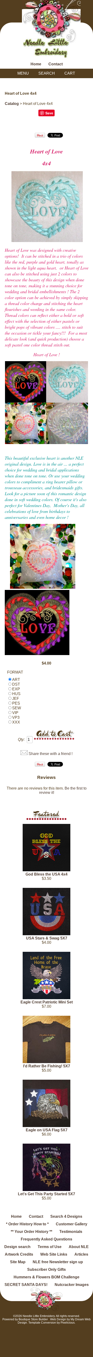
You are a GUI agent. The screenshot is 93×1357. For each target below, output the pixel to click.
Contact (55, 64)
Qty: (21, 739)
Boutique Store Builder (33, 1319)
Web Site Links (53, 1254)
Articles (81, 1254)
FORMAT (15, 672)
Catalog (12, 104)
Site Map (18, 1262)
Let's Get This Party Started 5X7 (46, 1194)
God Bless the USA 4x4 (46, 874)
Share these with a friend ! (50, 754)
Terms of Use (50, 1247)
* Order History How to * (27, 1224)
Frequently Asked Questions (46, 1239)
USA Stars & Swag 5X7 (46, 938)
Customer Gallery (71, 1224)
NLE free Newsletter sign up (58, 1262)
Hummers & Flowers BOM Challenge (46, 1277)
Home (36, 64)
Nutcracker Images (72, 1285)
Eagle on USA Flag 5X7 (46, 1130)
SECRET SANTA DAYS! (26, 1285)
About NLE (79, 1247)
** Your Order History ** (31, 1232)
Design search (17, 1247)
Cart (69, 73)
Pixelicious (68, 1322)
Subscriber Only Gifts (46, 1269)
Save (49, 113)
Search (46, 73)
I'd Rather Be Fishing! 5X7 (46, 1066)
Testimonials (70, 1232)
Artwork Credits (19, 1254)
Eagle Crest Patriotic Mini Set (47, 1002)
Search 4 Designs (66, 1216)
